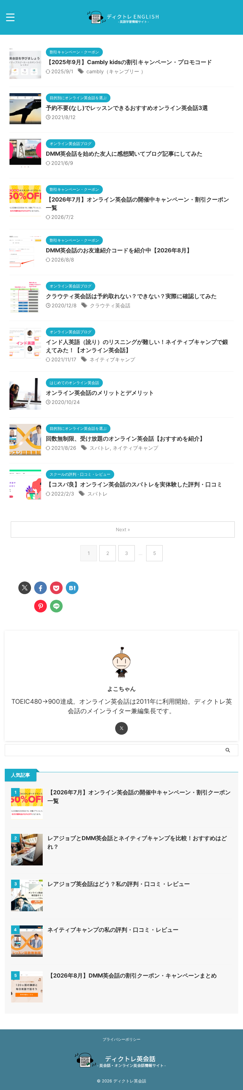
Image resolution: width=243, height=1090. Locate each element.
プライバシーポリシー (121, 1039)
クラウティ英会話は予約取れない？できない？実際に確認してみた (131, 296)
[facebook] (40, 587)
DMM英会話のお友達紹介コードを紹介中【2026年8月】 (119, 250)
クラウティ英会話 (110, 305)
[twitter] (24, 587)
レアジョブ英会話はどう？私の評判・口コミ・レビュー (118, 884)
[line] (56, 606)
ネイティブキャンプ (112, 359)
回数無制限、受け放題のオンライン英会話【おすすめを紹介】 (125, 438)
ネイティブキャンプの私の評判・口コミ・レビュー (112, 929)
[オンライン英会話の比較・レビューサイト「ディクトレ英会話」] (72, 587)
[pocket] (56, 587)
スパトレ (100, 448)
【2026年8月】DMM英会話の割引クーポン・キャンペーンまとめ (132, 975)
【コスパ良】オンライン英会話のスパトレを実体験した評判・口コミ (134, 484)
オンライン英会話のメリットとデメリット (100, 392)
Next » (123, 530)
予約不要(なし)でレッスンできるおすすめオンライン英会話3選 (127, 108)
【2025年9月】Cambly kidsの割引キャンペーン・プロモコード (129, 62)
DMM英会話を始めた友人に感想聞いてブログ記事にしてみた (124, 153)
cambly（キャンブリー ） (116, 71)
